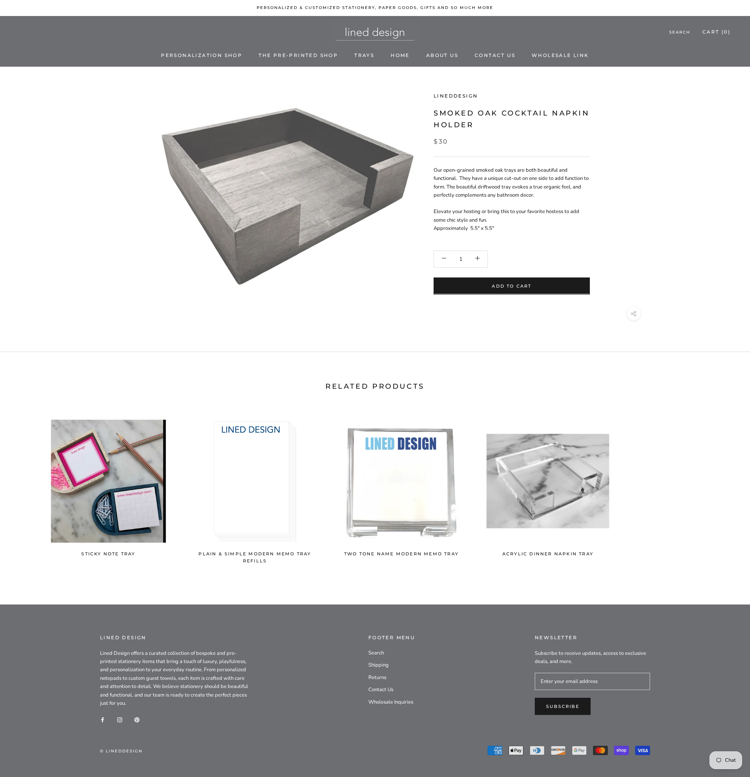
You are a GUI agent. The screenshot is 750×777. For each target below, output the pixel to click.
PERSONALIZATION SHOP (201, 55)
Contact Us (380, 689)
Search (679, 32)
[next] (632, 487)
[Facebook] (102, 720)
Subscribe (562, 706)
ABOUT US (442, 55)
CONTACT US (495, 55)
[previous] (24, 487)
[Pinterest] (136, 720)
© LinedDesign (121, 751)
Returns (377, 677)
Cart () (716, 32)
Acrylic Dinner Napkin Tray (547, 554)
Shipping (378, 665)
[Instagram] (119, 720)
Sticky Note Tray (108, 554)
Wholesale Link (560, 55)
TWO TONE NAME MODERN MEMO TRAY (401, 554)
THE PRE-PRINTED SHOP (298, 55)
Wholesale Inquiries (390, 702)
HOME (400, 55)
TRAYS (364, 55)
